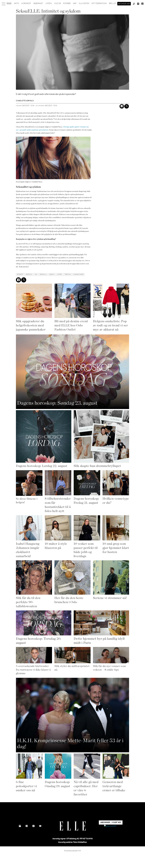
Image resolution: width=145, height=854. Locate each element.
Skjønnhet (38, 3)
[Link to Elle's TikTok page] (33, 826)
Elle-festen (84, 3)
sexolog (29, 274)
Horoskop (26, 3)
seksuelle (43, 274)
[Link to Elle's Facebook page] (26, 826)
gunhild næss (78, 274)
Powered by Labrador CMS (72, 851)
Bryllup (112, 3)
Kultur (58, 3)
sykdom (68, 274)
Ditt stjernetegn (99, 3)
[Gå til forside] (9, 3)
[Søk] (134, 4)
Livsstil (49, 3)
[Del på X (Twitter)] (126, 106)
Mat (75, 3)
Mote (16, 3)
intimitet (20, 274)
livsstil (59, 274)
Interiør (67, 3)
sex (36, 274)
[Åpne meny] (4, 3)
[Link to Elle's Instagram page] (20, 826)
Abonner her (124, 4)
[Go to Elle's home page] (72, 825)
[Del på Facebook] (122, 106)
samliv (51, 274)
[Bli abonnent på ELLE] (110, 826)
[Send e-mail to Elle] (40, 826)
